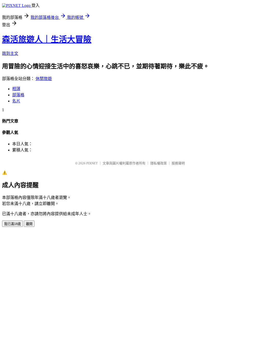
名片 (16, 101)
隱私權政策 (158, 163)
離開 (29, 224)
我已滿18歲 (12, 224)
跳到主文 (10, 53)
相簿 (16, 89)
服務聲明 (178, 163)
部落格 (18, 95)
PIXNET (92, 163)
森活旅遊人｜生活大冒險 (46, 39)
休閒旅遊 (44, 78)
